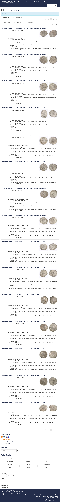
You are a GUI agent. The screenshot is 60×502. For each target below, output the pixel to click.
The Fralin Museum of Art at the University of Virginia (46, 496)
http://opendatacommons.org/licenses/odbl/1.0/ (45, 494)
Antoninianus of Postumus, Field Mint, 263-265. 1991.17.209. (24, 294)
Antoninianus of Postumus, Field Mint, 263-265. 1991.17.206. (24, 375)
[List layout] (52, 25)
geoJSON (9, 441)
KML (13, 441)
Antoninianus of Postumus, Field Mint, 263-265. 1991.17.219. (24, 28)
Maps (30, 1)
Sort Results (30, 22)
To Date (3, 478)
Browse (20, 1)
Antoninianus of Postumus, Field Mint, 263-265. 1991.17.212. (24, 215)
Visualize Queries (37, 1)
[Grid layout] (56, 25)
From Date (3, 473)
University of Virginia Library (8, 490)
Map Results (14, 10)
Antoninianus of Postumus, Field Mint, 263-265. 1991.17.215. (24, 135)
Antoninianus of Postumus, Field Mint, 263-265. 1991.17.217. (24, 81)
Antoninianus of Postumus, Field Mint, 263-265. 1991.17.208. (24, 321)
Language (50, 1)
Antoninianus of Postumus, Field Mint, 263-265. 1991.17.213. (24, 188)
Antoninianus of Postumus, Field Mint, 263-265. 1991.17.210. (24, 267)
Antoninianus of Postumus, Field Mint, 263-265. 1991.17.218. (24, 54)
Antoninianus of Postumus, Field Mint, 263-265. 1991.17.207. (24, 348)
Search (25, 1)
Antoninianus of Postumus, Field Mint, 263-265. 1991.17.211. (24, 242)
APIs (45, 1)
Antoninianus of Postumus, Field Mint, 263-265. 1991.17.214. (24, 161)
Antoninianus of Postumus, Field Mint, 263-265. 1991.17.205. (24, 402)
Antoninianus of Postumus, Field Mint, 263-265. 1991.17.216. (24, 108)
